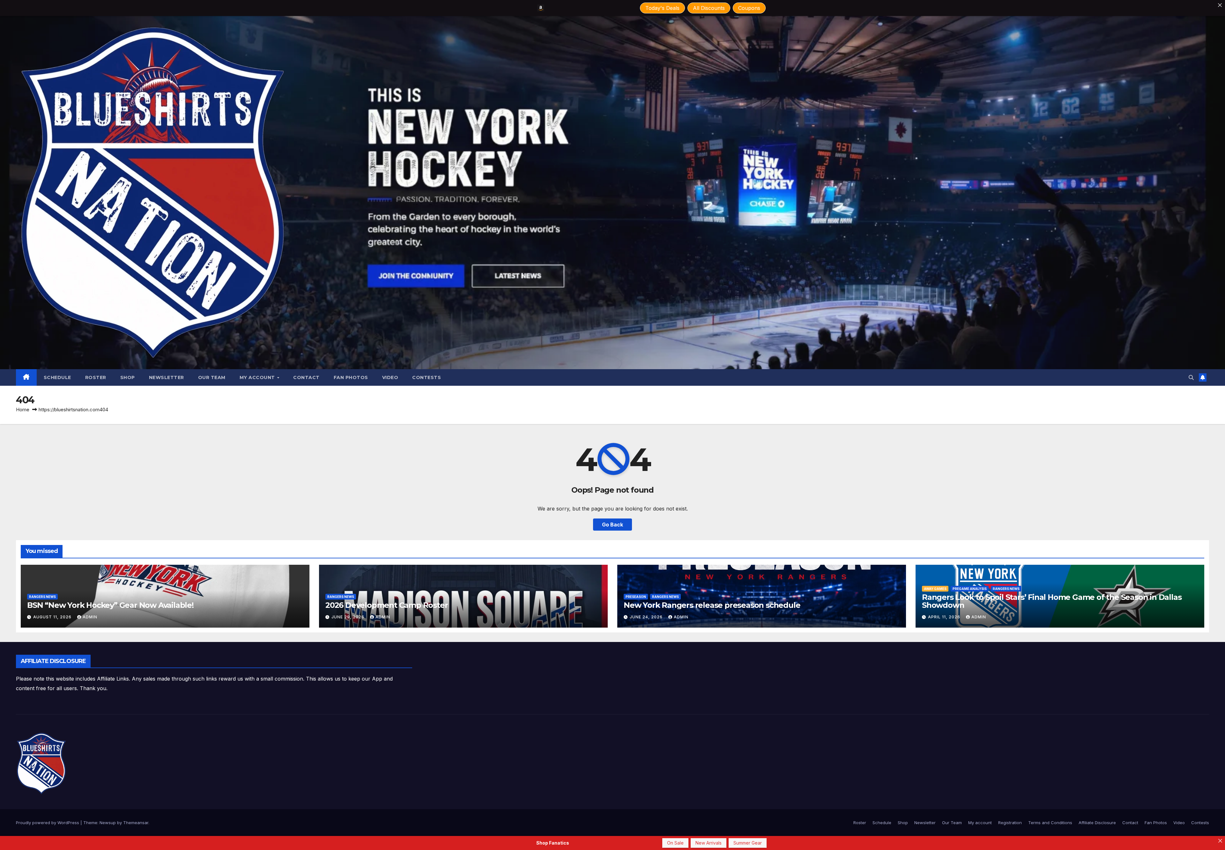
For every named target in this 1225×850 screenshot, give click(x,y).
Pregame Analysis (970, 589)
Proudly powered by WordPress (48, 822)
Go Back (612, 524)
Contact (306, 377)
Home (22, 409)
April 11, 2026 (944, 617)
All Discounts (709, 8)
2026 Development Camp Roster (386, 605)
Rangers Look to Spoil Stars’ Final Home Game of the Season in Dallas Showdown (1051, 601)
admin (90, 617)
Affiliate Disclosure (1097, 822)
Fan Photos (351, 377)
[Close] (1220, 5)
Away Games (935, 589)
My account (258, 377)
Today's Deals (662, 8)
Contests (426, 377)
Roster (95, 377)
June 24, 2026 (647, 617)
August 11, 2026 (53, 617)
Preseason (636, 597)
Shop (127, 377)
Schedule (57, 377)
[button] (1191, 377)
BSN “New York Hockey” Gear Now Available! (110, 605)
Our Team (212, 377)
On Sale (675, 843)
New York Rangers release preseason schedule (712, 605)
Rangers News (42, 597)
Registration (1010, 822)
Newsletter (166, 377)
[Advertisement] (528, 669)
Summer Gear (747, 843)
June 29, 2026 (348, 617)
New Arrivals (708, 843)
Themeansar (135, 822)
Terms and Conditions (1050, 822)
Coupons (749, 8)
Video (390, 377)
